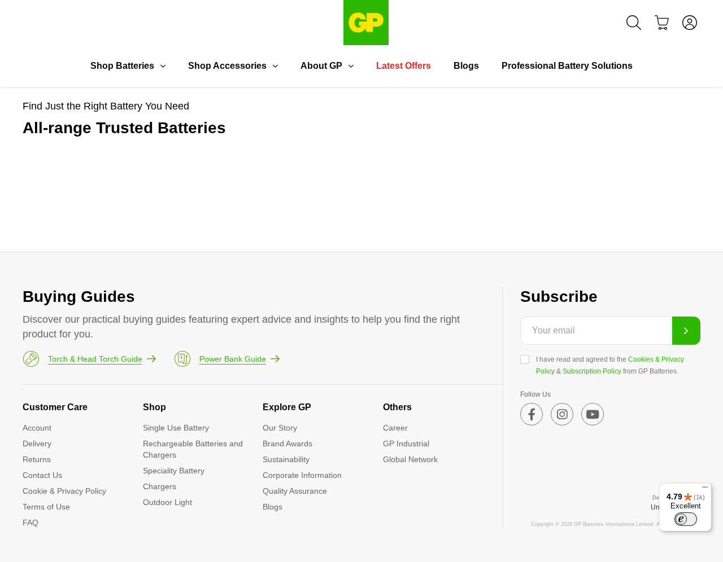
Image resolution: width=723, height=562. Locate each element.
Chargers (159, 486)
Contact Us (42, 475)
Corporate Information (302, 475)
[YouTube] (592, 414)
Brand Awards (287, 443)
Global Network (410, 459)
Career (395, 427)
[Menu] (705, 490)
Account (37, 427)
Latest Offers (403, 66)
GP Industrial (406, 443)
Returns (37, 459)
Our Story (280, 427)
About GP (321, 66)
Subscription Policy (592, 371)
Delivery (37, 443)
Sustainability (286, 459)
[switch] (685, 519)
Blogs (466, 66)
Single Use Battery (176, 427)
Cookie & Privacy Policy (64, 490)
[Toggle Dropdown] (162, 66)
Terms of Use (46, 506)
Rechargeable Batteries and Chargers (193, 449)
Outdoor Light (167, 502)
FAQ (30, 522)
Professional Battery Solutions (567, 66)
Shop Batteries (122, 66)
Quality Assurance (295, 490)
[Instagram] (562, 414)
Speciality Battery (173, 470)
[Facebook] (531, 414)
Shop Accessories (227, 66)
